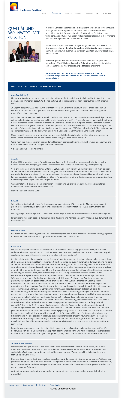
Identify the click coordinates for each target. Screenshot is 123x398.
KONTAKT (107, 13)
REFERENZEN (91, 13)
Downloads (55, 385)
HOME (45, 13)
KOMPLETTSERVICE (73, 13)
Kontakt (42, 385)
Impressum (14, 385)
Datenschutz (28, 385)
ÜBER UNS (56, 13)
